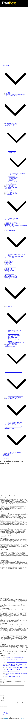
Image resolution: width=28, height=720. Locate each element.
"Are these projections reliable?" (14, 330)
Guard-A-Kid (8, 191)
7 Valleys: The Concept (12, 177)
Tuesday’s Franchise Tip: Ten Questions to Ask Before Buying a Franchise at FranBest (14, 665)
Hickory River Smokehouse (11, 192)
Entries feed (5, 712)
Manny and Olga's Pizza (10, 226)
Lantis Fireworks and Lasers (11, 221)
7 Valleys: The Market (12, 178)
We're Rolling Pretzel (9, 274)
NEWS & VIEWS (6, 457)
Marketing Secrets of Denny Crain (15, 422)
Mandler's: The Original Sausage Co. (12, 223)
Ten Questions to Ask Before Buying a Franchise (17, 667)
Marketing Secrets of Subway (14, 423)
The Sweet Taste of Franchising (14, 452)
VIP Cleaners (8, 272)
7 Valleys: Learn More (12, 149)
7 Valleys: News (11, 152)
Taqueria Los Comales (9, 270)
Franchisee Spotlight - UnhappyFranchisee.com (15, 94)
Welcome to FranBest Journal (11, 276)
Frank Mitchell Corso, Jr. (13, 337)
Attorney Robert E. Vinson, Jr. (14, 335)
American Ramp (8, 183)
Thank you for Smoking (13, 181)
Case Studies (7, 93)
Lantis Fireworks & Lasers (10, 219)
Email (1, 697)
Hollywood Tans (8, 194)
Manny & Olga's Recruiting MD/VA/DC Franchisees (16, 225)
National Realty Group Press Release (15, 256)
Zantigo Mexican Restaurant (11, 277)
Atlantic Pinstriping (9, 186)
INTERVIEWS (6, 454)
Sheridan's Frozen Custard (10, 265)
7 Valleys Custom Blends (10, 125)
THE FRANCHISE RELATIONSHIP (16, 342)
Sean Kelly (10, 341)
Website (1, 700)
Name (1, 695)
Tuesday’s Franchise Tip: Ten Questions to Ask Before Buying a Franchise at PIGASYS (14, 670)
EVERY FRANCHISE (10, 346)
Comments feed (6, 713)
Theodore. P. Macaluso (12, 343)
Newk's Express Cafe (9, 257)
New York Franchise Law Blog (13, 676)
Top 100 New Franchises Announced (13, 427)
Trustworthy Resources (10, 428)
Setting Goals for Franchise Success (12, 424)
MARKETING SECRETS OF (11, 398)
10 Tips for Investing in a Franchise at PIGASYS (17, 662)
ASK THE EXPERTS (10, 306)
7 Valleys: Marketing (12, 151)
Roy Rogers (7, 263)
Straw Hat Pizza (8, 268)
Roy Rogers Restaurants (10, 264)
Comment (2, 684)
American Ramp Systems (10, 184)
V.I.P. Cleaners (8, 271)
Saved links (10, 370)
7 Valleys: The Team (12, 179)
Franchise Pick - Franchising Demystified (15, 657)
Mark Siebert (10, 338)
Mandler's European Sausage (11, 222)
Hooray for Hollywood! (13, 218)
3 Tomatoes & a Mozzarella (11, 123)
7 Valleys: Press (11, 180)
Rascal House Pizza (9, 261)
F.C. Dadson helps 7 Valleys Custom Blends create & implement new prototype (19, 174)
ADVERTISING (6, 65)
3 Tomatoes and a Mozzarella (11, 124)
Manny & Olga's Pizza (10, 224)
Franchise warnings (9, 453)
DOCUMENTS (6, 458)
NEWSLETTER (6, 455)
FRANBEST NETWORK (8, 96)
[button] (15, 91)
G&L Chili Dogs (8, 188)
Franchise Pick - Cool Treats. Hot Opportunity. (16, 659)
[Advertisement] (14, 480)
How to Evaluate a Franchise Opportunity (13, 372)
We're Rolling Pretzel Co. (10, 275)
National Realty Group (10, 230)
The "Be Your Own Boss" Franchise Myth (14, 425)
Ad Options (7, 92)
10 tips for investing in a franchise (15, 331)
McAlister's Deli (8, 227)
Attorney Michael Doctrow (13, 334)
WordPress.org (6, 714)
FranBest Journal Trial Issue (11, 187)
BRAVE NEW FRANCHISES (11, 344)
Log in (4, 711)
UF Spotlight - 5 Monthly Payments (12, 95)
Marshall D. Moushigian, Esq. (14, 339)
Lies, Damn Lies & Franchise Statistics (13, 397)
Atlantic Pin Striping (9, 185)
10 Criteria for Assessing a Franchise (15, 396)
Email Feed (7, 345)
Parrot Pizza (7, 259)
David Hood (10, 336)
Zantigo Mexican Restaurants (11, 278)
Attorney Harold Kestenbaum (14, 332)
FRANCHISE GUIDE (7, 279)
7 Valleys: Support (11, 176)
